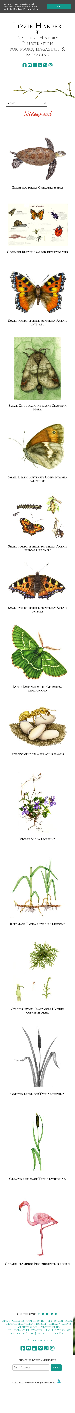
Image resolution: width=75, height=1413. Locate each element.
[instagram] (50, 65)
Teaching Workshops (57, 1330)
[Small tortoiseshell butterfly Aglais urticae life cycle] (38, 517)
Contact (54, 1323)
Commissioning (35, 1320)
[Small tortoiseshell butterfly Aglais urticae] (38, 582)
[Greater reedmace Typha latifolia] (37, 1056)
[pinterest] (45, 65)
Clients (66, 1323)
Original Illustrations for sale (26, 1323)
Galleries (18, 1320)
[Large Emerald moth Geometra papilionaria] (38, 652)
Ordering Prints (50, 1327)
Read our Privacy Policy (25, 8)
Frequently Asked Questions (27, 1333)
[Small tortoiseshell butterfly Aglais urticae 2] (38, 291)
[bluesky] (40, 65)
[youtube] (30, 65)
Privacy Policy (57, 1333)
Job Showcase (55, 1320)
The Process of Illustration (24, 1330)
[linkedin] (35, 65)
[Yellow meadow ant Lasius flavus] (38, 725)
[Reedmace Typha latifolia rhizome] (37, 886)
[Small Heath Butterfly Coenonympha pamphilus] (38, 447)
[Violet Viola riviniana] (37, 801)
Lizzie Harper (37, 25)
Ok (59, 6)
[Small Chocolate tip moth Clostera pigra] (37, 368)
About (6, 1320)
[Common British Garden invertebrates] (38, 225)
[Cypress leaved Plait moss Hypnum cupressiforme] (37, 971)
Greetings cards (27, 1327)
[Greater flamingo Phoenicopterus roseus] (37, 1226)
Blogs (69, 1320)
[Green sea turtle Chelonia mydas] (38, 159)
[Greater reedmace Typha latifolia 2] (37, 1141)
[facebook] (24, 65)
